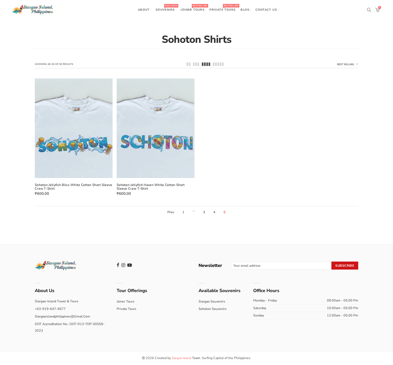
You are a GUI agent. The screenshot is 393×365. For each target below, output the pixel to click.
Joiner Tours (125, 301)
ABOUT (144, 10)
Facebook (118, 265)
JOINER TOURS (194, 8)
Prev (170, 212)
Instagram (123, 265)
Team (186, 358)
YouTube (129, 265)
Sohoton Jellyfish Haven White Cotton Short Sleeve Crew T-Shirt (151, 186)
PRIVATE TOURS (223, 8)
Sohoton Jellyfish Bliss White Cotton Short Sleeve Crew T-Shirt (73, 186)
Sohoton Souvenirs (213, 309)
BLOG (245, 10)
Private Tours (126, 309)
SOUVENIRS (166, 8)
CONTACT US (266, 10)
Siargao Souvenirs (212, 301)
